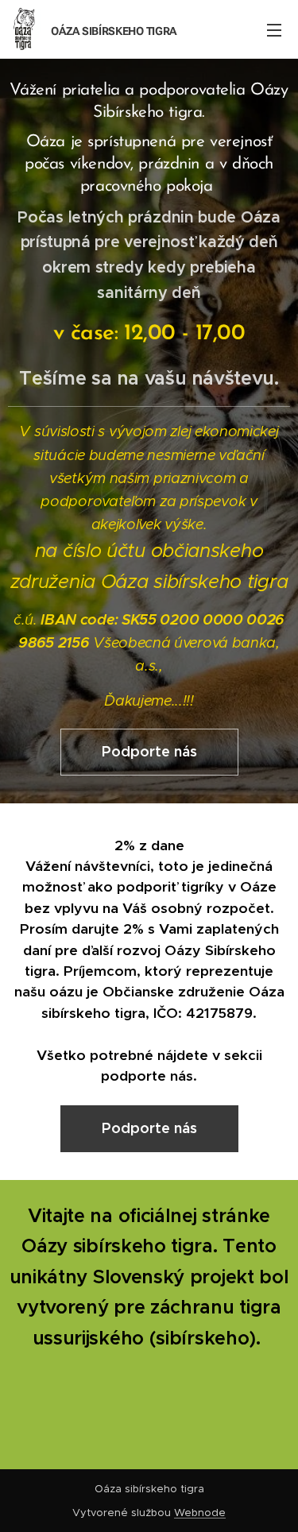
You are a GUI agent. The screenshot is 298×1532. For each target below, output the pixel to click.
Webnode (200, 1512)
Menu (274, 29)
